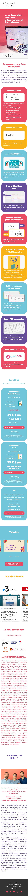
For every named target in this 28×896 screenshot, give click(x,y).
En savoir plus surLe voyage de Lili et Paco (14, 410)
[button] (25, 55)
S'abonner (14, 888)
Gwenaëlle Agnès (21, 800)
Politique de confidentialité (14, 884)
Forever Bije (19, 796)
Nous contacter (14, 883)
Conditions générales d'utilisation (14, 886)
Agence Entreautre (16, 798)
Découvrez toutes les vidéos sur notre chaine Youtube (13, 564)
